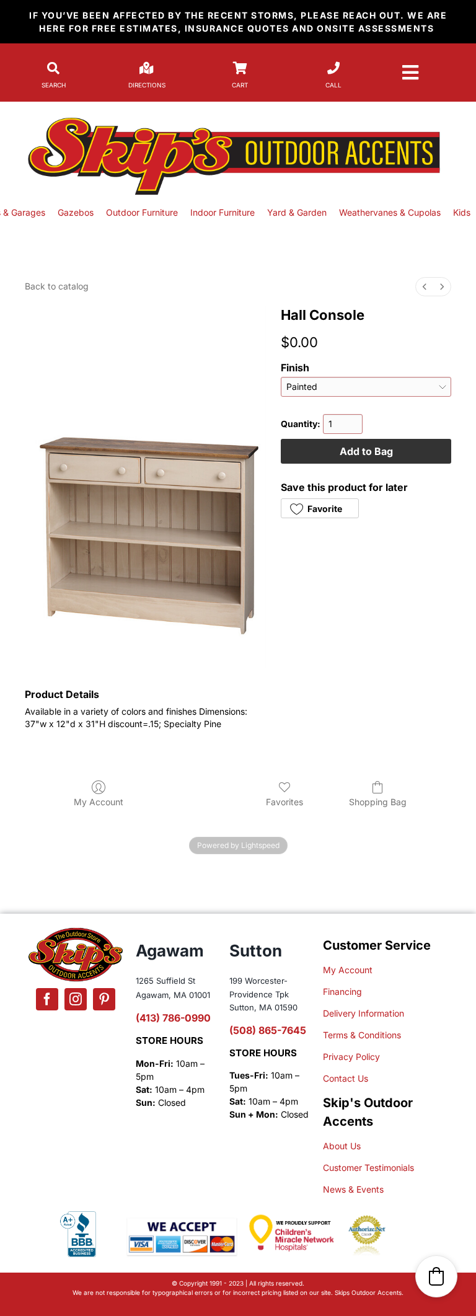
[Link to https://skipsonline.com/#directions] (146, 68)
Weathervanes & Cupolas (390, 212)
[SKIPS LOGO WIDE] (238, 118)
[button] (319, 508)
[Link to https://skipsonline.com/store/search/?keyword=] (53, 68)
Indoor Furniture (222, 212)
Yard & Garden (298, 212)
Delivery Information (363, 1013)
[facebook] (47, 999)
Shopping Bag (378, 802)
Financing (342, 991)
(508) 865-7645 (267, 1030)
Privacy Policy (351, 1056)
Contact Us (345, 1078)
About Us (342, 1146)
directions (146, 85)
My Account (98, 802)
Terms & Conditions (362, 1035)
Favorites (284, 802)
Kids (463, 212)
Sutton (255, 950)
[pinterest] (104, 999)
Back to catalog (57, 286)
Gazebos (79, 212)
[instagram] (75, 999)
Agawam (170, 950)
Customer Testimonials (368, 1167)
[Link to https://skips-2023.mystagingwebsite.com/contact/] (240, 68)
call (333, 85)
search (54, 85)
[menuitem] (424, 287)
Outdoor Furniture (142, 212)
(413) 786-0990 (173, 1018)
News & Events (353, 1189)
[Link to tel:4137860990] (333, 68)
